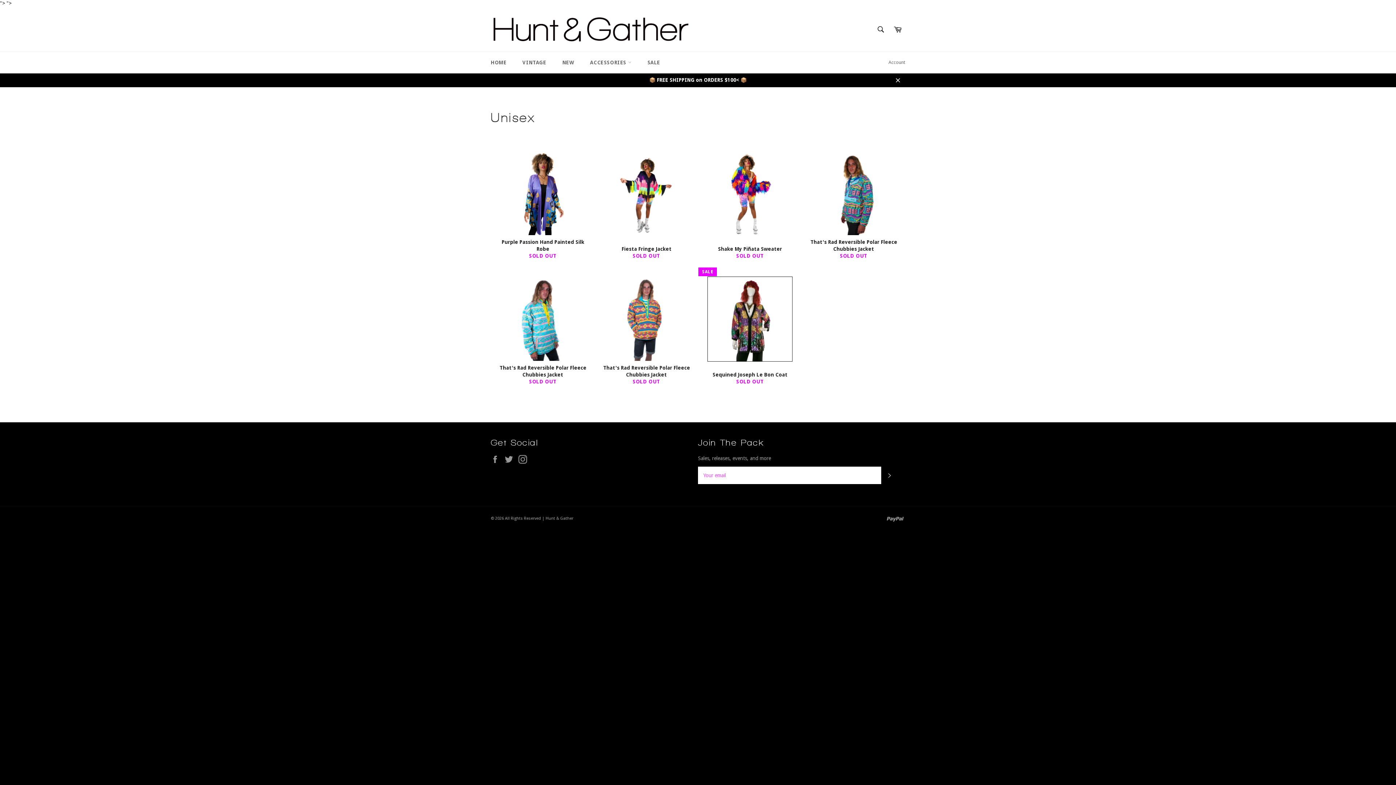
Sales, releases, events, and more (734, 458)
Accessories (609, 62)
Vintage (534, 62)
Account (896, 62)
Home (498, 62)
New (568, 62)
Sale (653, 62)
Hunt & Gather (559, 518)
